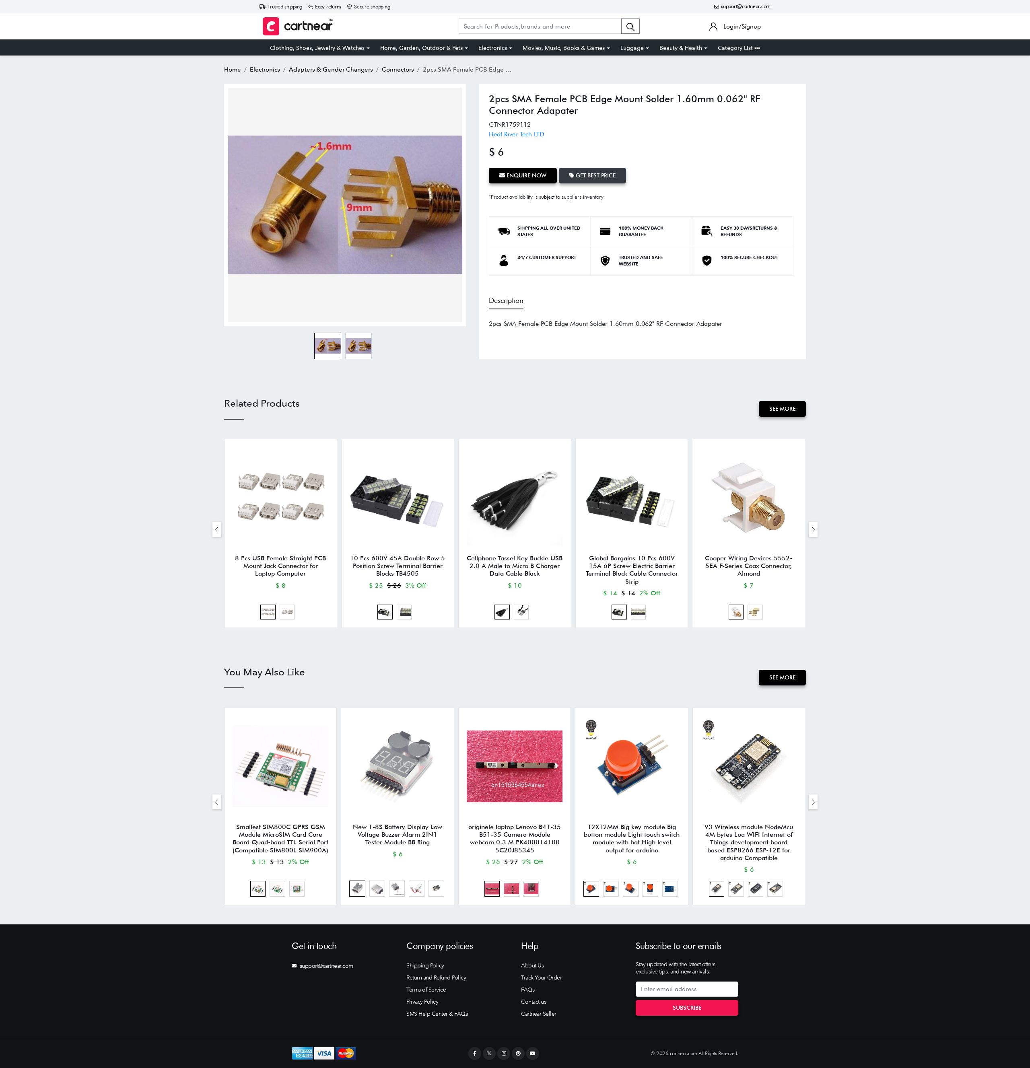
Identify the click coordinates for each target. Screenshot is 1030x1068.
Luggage (632, 47)
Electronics (492, 47)
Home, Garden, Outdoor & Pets (421, 47)
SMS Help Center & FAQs (437, 1013)
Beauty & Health (680, 47)
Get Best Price (595, 175)
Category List (736, 47)
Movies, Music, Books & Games (564, 47)
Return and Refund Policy (436, 977)
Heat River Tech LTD (516, 134)
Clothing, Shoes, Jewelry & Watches (317, 47)
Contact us (533, 1001)
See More (782, 408)
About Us (532, 965)
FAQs (527, 989)
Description (506, 300)
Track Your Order (541, 977)
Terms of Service (426, 989)
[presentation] (216, 529)
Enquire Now (525, 175)
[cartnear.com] (298, 26)
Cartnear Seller (538, 1013)
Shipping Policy (425, 965)
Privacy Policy (422, 1001)
